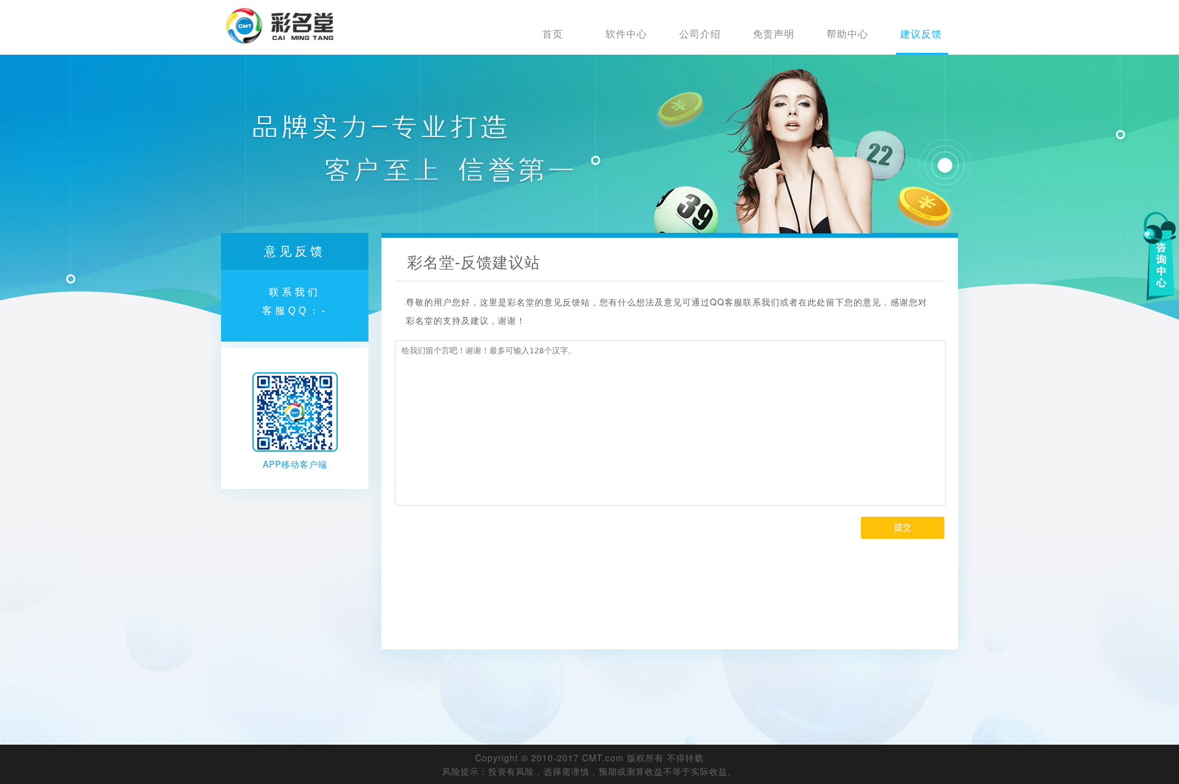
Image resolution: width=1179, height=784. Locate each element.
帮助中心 (847, 33)
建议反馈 (921, 33)
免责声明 (774, 33)
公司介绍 (700, 33)
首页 (552, 33)
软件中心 (626, 33)
